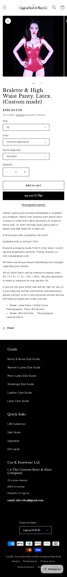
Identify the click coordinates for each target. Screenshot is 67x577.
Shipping (20, 115)
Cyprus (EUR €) (31, 530)
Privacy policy (48, 561)
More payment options (33, 204)
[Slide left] (25, 83)
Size (5, 120)
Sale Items (14, 432)
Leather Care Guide (19, 392)
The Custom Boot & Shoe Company (31, 556)
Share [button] (10, 327)
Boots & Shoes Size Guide (23, 359)
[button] (5, 7)
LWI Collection (16, 424)
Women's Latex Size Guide (23, 367)
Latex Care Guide (18, 401)
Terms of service (25, 567)
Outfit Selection (12, 150)
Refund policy (30, 561)
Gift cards (13, 449)
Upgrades (13, 440)
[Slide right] (42, 83)
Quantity (7, 164)
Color (6, 135)
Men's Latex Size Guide (21, 375)
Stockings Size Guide (20, 384)
